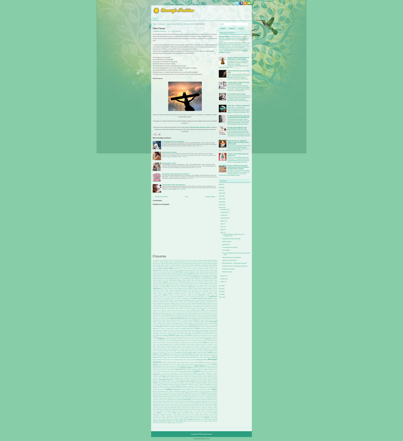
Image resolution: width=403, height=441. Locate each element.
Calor (192, 282)
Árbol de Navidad (162, 273)
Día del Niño (156, 306)
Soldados (174, 406)
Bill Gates (165, 278)
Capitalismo (168, 285)
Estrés (181, 323)
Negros (205, 367)
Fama (186, 325)
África (209, 263)
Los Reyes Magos (208, 350)
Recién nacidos (195, 387)
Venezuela (192, 418)
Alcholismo (183, 265)
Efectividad (179, 315)
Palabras (208, 373)
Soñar (215, 406)
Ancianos (200, 268)
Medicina (214, 357)
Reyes (183, 393)
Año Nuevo (179, 272)
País (199, 373)
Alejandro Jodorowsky (201, 265)
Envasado (162, 320)
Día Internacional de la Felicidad (175, 306)
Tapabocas (211, 409)
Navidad (189, 367)
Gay (161, 332)
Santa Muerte (187, 399)
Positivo (155, 383)
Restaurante (167, 393)
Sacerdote (155, 396)
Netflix (154, 369)
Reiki (196, 389)
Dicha (159, 310)
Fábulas (162, 325)
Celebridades (157, 288)
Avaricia (199, 275)
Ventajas (206, 418)
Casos (178, 286)
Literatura (166, 350)
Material (182, 357)
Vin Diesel (204, 419)
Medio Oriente (171, 359)
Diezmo (177, 310)
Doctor (201, 312)
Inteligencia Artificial (185, 340)
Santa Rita (194, 399)
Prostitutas (214, 384)
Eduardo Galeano (160, 315)
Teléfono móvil (175, 411)
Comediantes (205, 291)
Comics (211, 291)
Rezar (187, 393)
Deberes (212, 300)
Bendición (201, 277)
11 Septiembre (156, 260)
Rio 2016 (199, 393)
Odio (164, 371)
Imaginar (167, 339)
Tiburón (169, 412)
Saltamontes (178, 396)
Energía (172, 318)
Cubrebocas (185, 298)
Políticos (210, 381)
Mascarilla (214, 355)
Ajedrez (167, 265)
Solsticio (191, 406)
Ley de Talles (181, 349)
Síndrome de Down (169, 404)
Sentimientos (214, 401)
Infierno (202, 339)
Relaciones (204, 389)
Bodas (192, 278)
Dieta (172, 310)
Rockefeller (174, 394)
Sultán (169, 409)
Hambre (200, 333)
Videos (190, 419)
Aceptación (206, 262)
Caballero (155, 282)
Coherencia (172, 291)
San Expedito (168, 398)
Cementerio (170, 288)
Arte (205, 273)
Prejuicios (167, 383)
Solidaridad (185, 406)
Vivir (193, 421)
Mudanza (174, 366)
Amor (171, 269)
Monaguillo (191, 364)
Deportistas (203, 302)
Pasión (182, 376)
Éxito (215, 323)
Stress (199, 407)
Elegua (154, 317)
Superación (175, 409)
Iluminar (155, 339)
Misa (174, 364)
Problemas (165, 384)
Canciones (191, 283)
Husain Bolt (193, 337)
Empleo (189, 317)
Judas (215, 344)
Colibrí (189, 291)
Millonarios (165, 364)
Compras (176, 293)
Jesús (168, 24)
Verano (211, 418)
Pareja (164, 376)
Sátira (168, 401)
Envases (168, 320)
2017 (170, 260)
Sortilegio (165, 407)
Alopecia (171, 267)
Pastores (186, 376)
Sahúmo (166, 396)
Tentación (198, 411)
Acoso (210, 262)
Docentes (195, 312)
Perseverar (156, 379)
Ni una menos (160, 369)
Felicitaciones (166, 326)
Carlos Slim (214, 285)
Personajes (162, 379)
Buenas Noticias (187, 280)
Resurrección (173, 393)
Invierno (158, 342)
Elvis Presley (160, 317)
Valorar (164, 418)
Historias (171, 335)
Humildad (182, 337)
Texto (159, 413)
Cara (173, 285)
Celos (162, 288)
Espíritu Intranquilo (194, 321)
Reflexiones (176, 389)
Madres (210, 352)
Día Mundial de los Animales (191, 308)
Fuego (215, 328)
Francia (192, 328)
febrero (222, 279)
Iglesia (204, 337)
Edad (203, 313)
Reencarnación (161, 389)
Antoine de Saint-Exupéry (159, 272)
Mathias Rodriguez (160, 31)
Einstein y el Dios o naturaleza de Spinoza (234, 266)
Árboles (169, 273)
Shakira (210, 402)
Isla (168, 342)
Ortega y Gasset (161, 373)
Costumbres (173, 296)
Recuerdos (210, 387)
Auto (181, 275)
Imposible (173, 339)
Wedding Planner (213, 421)
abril (221, 232)
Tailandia (198, 409)
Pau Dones (200, 376)
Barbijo (174, 277)
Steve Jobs (195, 407)
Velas (187, 418)
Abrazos (215, 260)
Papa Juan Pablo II (184, 374)
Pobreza (181, 381)
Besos (212, 277)
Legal (204, 347)
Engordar (199, 318)
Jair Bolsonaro (183, 342)
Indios (192, 339)
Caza (209, 286)
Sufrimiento (160, 409)
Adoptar (194, 263)
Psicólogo (184, 386)
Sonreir (208, 406)
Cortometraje (156, 296)
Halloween (194, 333)
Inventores (210, 340)
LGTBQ (196, 349)
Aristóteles (196, 273)
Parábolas (199, 374)
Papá (168, 374)
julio (221, 224)
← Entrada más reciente (160, 196)
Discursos (169, 312)
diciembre (223, 209)
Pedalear (172, 378)
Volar (201, 421)
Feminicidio (185, 326)
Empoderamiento (196, 317)
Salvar (197, 396)
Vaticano (176, 418)
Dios (203, 310)
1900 (161, 260)
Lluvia (178, 350)
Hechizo (205, 333)
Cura (176, 300)
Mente (169, 362)
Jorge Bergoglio (164, 344)
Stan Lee (189, 407)
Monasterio (197, 364)
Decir (216, 300)
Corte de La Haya (209, 295)
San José (174, 398)
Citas (196, 290)
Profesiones (184, 384)
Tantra (206, 409)
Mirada (171, 364)
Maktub (175, 354)
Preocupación (192, 383)
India (189, 339)
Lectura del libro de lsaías (169, 152)
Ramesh (155, 387)
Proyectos (171, 386)
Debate (208, 300)
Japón (193, 342)
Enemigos (167, 318)
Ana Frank (183, 268)
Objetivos (206, 369)
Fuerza (164, 330)
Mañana (168, 355)
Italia (174, 342)
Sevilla (189, 402)
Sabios (215, 394)
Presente (198, 383)
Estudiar (186, 323)
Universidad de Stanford (172, 416)
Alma (167, 267)
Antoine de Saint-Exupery (211, 270)
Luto (172, 352)
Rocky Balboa (181, 394)
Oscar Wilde (169, 373)
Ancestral (189, 268)
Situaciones (191, 404)
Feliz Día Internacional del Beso (231, 257)
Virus (184, 421)
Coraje (189, 295)
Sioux (180, 404)
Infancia (197, 339)
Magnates (170, 354)
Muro (216, 366)
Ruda (203, 394)
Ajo (170, 265)
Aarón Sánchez (194, 260)
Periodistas (210, 378)
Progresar (196, 384)
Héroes (215, 333)
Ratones (169, 387)
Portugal (215, 381)
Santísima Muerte (206, 399)
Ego (183, 315)
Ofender (168, 371)
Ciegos (175, 290)
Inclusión (179, 339)
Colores (200, 291)
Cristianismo (161, 24)
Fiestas (208, 326)
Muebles (179, 366)
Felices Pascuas (159, 28)
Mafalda (161, 354)
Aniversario (165, 270)
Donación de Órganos (159, 313)
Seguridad (190, 401)
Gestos (193, 332)
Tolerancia (191, 412)
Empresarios (213, 317)
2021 (220, 199)
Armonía (201, 273)
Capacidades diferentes (158, 285)
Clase (200, 290)
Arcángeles (184, 273)
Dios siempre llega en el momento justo (173, 141)
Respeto (154, 393)
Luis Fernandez (161, 352)
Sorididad (155, 407)
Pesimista (181, 379)
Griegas (161, 333)
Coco (163, 291)
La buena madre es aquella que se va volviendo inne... (233, 235)
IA (197, 337)
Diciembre (163, 310)
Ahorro (163, 265)
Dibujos (155, 310)
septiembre (223, 218)
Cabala (215, 280)
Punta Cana (205, 386)
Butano (211, 280)
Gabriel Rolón (191, 330)
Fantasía (202, 325)
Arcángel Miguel (176, 273)
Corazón (194, 295)
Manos (207, 354)
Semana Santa (202, 401)
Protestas (160, 386)
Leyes (192, 349)
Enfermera (187, 318)
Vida (181, 419)
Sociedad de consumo (159, 406)
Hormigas (209, 335)
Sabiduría (210, 394)
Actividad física (156, 263)
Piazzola (197, 379)
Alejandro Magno (213, 265)
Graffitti (206, 332)
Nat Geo (177, 367)
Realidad (178, 387)
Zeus (182, 422)
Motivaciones (157, 366)
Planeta (155, 381)
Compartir (170, 293)
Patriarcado (194, 376)
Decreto (167, 302)
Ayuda (154, 277)
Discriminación (162, 312)
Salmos (172, 396)
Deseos (194, 303)
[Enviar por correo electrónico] (154, 134)
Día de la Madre (172, 305)
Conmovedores (157, 295)
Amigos (160, 268)
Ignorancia (209, 337)
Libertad (200, 349)
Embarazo (166, 317)
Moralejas (214, 364)
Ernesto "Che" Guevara (181, 320)
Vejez (184, 418)
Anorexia (175, 270)
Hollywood (182, 335)
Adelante (171, 263)
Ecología (193, 313)
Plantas (164, 381)
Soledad (179, 406)
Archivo (241, 28)
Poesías (192, 381)
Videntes (185, 419)
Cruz (162, 298)
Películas (186, 378)
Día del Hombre (213, 305)
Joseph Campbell (190, 344)
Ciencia (183, 290)
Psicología (177, 386)
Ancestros (194, 268)
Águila (158, 265)
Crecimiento (192, 296)
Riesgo (194, 393)
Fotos (188, 328)
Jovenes (197, 344)
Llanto (171, 350)
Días (216, 308)
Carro (160, 286)
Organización (204, 371)
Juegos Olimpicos (161, 346)
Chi (212, 288)
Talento (202, 409)
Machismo (179, 352)
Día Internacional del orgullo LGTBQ (173, 308)
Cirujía (193, 290)
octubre (222, 215)
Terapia (215, 411)
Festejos (203, 326)
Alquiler (180, 267)
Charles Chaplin (206, 288)
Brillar (163, 280)
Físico (172, 328)
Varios (172, 418)
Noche (185, 369)
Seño (157, 402)
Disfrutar (179, 312)
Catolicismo (191, 286)
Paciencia (190, 373)
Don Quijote (214, 312)
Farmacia (213, 325)
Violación (214, 419)
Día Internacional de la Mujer (191, 306)
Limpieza (214, 349)
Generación (170, 332)
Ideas (200, 337)
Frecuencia (202, 328)
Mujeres (202, 366)
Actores (163, 263)
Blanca (176, 278)
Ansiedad (181, 270)
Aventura (203, 275)
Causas (205, 286)
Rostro (200, 394)
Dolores (209, 312)
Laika (172, 347)
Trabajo (215, 412)
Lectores (193, 347)
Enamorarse (156, 318)
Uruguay (190, 416)
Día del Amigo (205, 305)
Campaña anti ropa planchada (231, 238)
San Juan (179, 398)
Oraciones (197, 371)
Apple (198, 272)
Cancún (196, 283)
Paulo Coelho (207, 376)
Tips (187, 412)
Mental (165, 362)
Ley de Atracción (173, 349)
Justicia (173, 346)
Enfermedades (179, 318)
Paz (154, 378)
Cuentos (194, 298)
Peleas (182, 378)
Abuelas (166, 262)
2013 (220, 297)
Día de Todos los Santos (195, 305)
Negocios (200, 367)
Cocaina (155, 291)
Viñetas (209, 419)
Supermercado (182, 409)
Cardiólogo (181, 285)
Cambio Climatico (208, 282)
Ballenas (166, 277)
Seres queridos (174, 402)
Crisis (206, 296)
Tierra (183, 412)
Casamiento (173, 286)
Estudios (191, 323)
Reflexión (169, 389)
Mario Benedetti (190, 355)
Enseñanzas (209, 318)
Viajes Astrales (170, 419)
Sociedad (214, 404)
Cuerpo (210, 298)
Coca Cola (214, 290)
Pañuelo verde (162, 374)
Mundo (208, 366)
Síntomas (176, 404)
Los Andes (200, 350)
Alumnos (185, 267)
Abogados (205, 260)
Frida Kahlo (209, 328)
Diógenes (198, 310)
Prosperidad (208, 384)
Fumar (168, 330)
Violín (173, 421)
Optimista (190, 371)
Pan (212, 373)
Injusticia (158, 340)
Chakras (190, 288)
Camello (215, 282)
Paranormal (155, 376)
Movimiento (168, 366)
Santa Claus (156, 399)
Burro (202, 280)
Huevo (170, 337)
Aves (207, 275)
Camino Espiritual (162, 283)
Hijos (157, 335)
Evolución (211, 323)
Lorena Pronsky (193, 350)
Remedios (155, 391)
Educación (168, 315)
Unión (215, 414)
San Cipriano (161, 398)
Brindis (167, 280)
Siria (183, 404)
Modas (186, 364)
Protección (155, 386)
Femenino (172, 326)
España (155, 321)
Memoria (189, 359)
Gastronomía (214, 330)
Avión (210, 275)
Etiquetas (232, 28)
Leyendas (187, 349)
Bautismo (187, 277)
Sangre (215, 398)
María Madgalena (175, 355)
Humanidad (176, 337)
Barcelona (178, 277)
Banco (170, 277)
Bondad (209, 278)
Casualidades (183, 286)
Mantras (155, 355)
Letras (166, 349)
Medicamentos (207, 357)
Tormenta (197, 412)
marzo (222, 276)
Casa (167, 286)
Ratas (161, 387)
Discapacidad (213, 310)
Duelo (185, 313)
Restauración (160, 393)
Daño (199, 300)
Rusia (206, 394)
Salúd (189, 396)
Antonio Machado (170, 272)
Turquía (197, 414)
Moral (209, 364)
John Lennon (156, 344)
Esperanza (169, 321)
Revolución (179, 393)
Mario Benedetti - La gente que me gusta (234, 263)
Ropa (193, 394)
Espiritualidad (213, 321)
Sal (169, 396)
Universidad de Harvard (159, 416)
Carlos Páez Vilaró (206, 285)
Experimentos (156, 325)
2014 (164, 260)
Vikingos (199, 419)
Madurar (215, 352)
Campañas (170, 283)
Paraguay (210, 374)
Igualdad (214, 337)
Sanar (211, 398)
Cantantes (205, 283)
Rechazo (189, 387)
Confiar (215, 293)
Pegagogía (177, 378)
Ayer (216, 275)
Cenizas (176, 288)
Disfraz (174, 312)
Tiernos (179, 412)
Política (205, 381)
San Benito (212, 396)
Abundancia (178, 262)
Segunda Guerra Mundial (181, 401)
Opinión (177, 371)
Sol (171, 406)
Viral (176, 421)
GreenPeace (155, 333)
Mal (178, 354)
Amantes (203, 267)
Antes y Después (200, 270)
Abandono (200, 260)
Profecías (177, 384)
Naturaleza (183, 367)
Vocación (197, 421)
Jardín (197, 342)
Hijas (154, 335)
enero (222, 281)
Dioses (207, 310)
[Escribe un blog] (156, 134)
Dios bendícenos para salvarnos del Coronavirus (175, 174)
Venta (202, 418)
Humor (187, 337)
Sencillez (208, 401)
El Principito (207, 315)
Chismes (162, 290)
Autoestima (186, 275)
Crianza (202, 296)
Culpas (161, 300)
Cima (187, 290)
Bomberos (203, 278)
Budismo (179, 280)
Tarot (158, 411)
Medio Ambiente (162, 359)
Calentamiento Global (184, 282)
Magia (165, 354)
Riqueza (204, 393)
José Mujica (182, 344)
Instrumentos (169, 340)
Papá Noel (193, 374)
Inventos (215, 340)
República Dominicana (199, 391)
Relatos (209, 389)
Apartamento (186, 272)
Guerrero (169, 333)
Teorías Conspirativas (207, 411)
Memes (185, 359)
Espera (163, 321)
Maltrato (185, 354)
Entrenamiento (156, 320)
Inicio (155, 19)
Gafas (196, 330)
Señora (160, 402)
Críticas (158, 298)
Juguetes (168, 346)
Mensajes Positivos (177, 24)
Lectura (198, 347)
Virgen (181, 421)
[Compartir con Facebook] (160, 134)
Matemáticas (176, 357)
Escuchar (201, 320)
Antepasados (192, 270)
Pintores (204, 379)
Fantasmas (207, 325)
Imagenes (161, 339)
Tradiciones (156, 414)
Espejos (159, 321)
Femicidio (178, 326)
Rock (170, 394)
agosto (222, 221)
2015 (220, 291)
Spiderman (179, 407)
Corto (216, 295)
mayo (222, 229)
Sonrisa (212, 406)
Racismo (214, 386)
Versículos (155, 419)
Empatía (178, 317)
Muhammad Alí (190, 366)
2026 (220, 184)
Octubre (161, 371)
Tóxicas (210, 412)
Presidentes (204, 383)
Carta (164, 286)
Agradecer (214, 263)
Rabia (210, 386)
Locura (182, 350)
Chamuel (200, 288)
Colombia (194, 291)
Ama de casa (197, 267)
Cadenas (165, 282)
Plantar (159, 381)
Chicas (215, 288)
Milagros (155, 364)
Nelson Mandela (212, 367)
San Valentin (206, 398)
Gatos (157, 332)
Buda (175, 280)
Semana (195, 401)
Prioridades (158, 384)
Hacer (190, 333)
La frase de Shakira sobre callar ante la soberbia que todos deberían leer (238, 116)
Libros (205, 349)
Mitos (182, 364)
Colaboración (179, 291)
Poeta (197, 381)
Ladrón (168, 347)
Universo (181, 416)
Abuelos (171, 262)
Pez (185, 379)
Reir (199, 389)
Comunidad (191, 293)
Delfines (176, 302)
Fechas (154, 326)
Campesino (176, 283)
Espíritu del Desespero (182, 321)
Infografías (207, 339)
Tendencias (186, 411)
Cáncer (185, 283)
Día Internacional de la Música (207, 306)
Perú (174, 379)
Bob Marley (187, 278)
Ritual (212, 393)
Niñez (177, 369)
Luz (175, 352)
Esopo (215, 320)
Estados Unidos (161, 323)
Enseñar (215, 318)
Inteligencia (176, 340)
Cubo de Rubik (177, 298)
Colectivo (185, 291)
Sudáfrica (210, 407)
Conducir (203, 293)
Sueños (215, 407)
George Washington (186, 332)
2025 (220, 187)
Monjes (202, 364)
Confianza (210, 293)
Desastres (183, 303)
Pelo (191, 378)
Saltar (182, 396)
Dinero (193, 310)
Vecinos (181, 418)
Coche (159, 291)
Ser (169, 402)
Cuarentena (167, 298)
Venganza (197, 418)
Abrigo (161, 262)
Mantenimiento (213, 354)
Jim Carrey (211, 342)
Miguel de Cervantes (211, 362)
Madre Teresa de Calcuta (200, 352)
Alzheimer (190, 267)
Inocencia (163, 340)
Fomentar (177, 328)
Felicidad (159, 326)
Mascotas (156, 357)
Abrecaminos (156, 262)
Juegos (154, 346)
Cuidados (215, 298)
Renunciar (165, 391)
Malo (181, 354)
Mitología (178, 364)
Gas (209, 330)
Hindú (161, 335)
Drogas (178, 313)
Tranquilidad (169, 414)
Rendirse (160, 391)
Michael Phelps (194, 362)
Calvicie (196, 282)
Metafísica (174, 362)
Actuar (167, 263)
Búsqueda (206, 280)
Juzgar (184, 346)
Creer (198, 296)
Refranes (183, 389)
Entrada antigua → (211, 196)
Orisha (154, 373)
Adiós (182, 263)
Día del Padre (163, 306)
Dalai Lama (194, 300)
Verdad (215, 418)
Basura (183, 277)
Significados (156, 404)
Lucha (154, 352)
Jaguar (177, 342)
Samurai (201, 396)
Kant (187, 346)
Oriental (215, 371)
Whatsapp (155, 422)
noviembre (223, 212)
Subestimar (204, 407)
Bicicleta (155, 278)
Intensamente (194, 340)
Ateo (173, 275)
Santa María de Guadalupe (175, 399)
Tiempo (174, 412)
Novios (198, 369)
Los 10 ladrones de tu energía (236, 94)
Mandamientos (196, 354)
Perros (215, 378)
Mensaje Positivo (202, 359)
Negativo (194, 367)
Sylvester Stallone (191, 409)
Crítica (154, 298)
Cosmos (167, 296)
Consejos (165, 295)
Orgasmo (210, 371)
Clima (210, 290)
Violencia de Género (165, 421)
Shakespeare (205, 402)
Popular (223, 28)
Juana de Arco (204, 344)
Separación (165, 402)
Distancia (184, 312)
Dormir (170, 313)
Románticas (187, 394)
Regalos (188, 389)
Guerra (165, 333)
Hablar (186, 333)
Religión (191, 24)
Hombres (189, 335)
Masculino (170, 357)
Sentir (154, 402)
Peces (167, 378)
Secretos (173, 401)
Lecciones (188, 347)
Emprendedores (205, 317)
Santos (160, 401)
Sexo (192, 402)
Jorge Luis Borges (173, 344)
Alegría (192, 265)
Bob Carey (181, 278)
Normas (189, 369)
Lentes (159, 349)
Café (170, 282)
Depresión (209, 302)
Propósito (202, 384)
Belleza (196, 277)
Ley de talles (226, 250)
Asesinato (155, 275)
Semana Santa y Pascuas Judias (200, 127)
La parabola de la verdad (229, 247)
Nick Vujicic (168, 369)
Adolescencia (188, 263)
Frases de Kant (226, 241)
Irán (164, 342)
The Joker (164, 412)
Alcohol (188, 265)
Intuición (204, 340)
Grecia (215, 332)
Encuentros (162, 318)
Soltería (198, 406)
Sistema (186, 404)
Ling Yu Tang (156, 350)
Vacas (212, 416)
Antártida (186, 270)
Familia (190, 325)
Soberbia (197, 404)
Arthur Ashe (210, 273)
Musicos (159, 367)
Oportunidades (183, 371)
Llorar (174, 350)
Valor (159, 418)
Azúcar (158, 277)
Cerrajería (185, 288)
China (157, 290)
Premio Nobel (173, 383)
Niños (181, 369)
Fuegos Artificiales (157, 330)
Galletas (201, 330)
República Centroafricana (175, 391)
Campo (181, 283)
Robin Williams (165, 394)
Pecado (164, 378)
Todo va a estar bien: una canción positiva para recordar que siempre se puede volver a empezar (238, 167)
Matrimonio (196, 357)
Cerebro (180, 288)
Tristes (178, 414)
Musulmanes (166, 367)
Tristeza (183, 414)
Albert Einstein (176, 265)
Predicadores (161, 383)
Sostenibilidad (172, 407)
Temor (181, 411)
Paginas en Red (205, 438)
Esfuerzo (211, 320)
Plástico (169, 381)
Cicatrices (171, 290)
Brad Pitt (155, 280)
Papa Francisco (174, 374)
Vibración (176, 419)
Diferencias (182, 310)
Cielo (179, 290)
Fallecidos (182, 325)
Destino (204, 303)
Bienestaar (160, 278)
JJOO (215, 342)
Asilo (164, 275)
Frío (213, 328)
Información (214, 339)
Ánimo (160, 270)
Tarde (215, 409)
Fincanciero (168, 328)
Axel (214, 275)
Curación (180, 300)
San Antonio (207, 396)
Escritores (196, 320)
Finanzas (162, 328)
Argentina (190, 273)
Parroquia (168, 376)
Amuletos (176, 268)
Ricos (191, 393)
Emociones (172, 317)
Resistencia (214, 391)
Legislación (209, 347)
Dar (202, 300)
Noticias (194, 369)
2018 (174, 260)
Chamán (195, 288)
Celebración (214, 286)
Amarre (211, 267)
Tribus (174, 414)
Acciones (200, 262)
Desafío (154, 303)
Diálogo (201, 308)
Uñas (186, 416)
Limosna (209, 349)
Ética (196, 323)
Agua (154, 265)
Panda (215, 373)
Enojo (203, 318)
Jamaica (189, 342)
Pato (190, 376)
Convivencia (184, 295)
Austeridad (177, 275)
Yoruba (176, 422)
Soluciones (202, 406)
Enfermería (194, 318)
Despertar (199, 303)
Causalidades (199, 286)
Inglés (154, 340)
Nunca (202, 369)
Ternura (155, 412)
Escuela (207, 320)
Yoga (172, 422)
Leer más (199, 146)
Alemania (155, 267)
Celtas (165, 288)
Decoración (162, 302)
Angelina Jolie (213, 268)
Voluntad (206, 421)
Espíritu (174, 321)
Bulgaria (194, 280)
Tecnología (168, 411)
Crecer (187, 296)
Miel (204, 362)
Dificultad (188, 310)
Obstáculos (155, 371)
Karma (197, 346)
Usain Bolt (197, 416)
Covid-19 (179, 296)
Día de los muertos (183, 305)
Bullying (198, 280)
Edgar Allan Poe (209, 313)
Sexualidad (198, 402)
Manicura (203, 354)
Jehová (200, 342)
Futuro (172, 330)
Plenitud (177, 381)
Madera (190, 352)
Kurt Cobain (208, 346)
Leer (201, 347)
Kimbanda (202, 346)
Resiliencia (208, 391)
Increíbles (184, 339)
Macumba (185, 352)
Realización (184, 387)
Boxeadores (214, 278)
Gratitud (211, 332)
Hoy (164, 337)
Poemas (187, 381)
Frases (197, 328)
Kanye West (192, 346)
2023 (182, 260)
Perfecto (205, 378)
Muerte (184, 366)
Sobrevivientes (208, 404)
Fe (216, 325)
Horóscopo (214, 335)
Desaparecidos (166, 303)
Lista (161, 350)
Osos (178, 373)
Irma (166, 342)
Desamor (159, 303)
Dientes (169, 310)
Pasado (173, 376)
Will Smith (160, 422)
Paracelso (204, 374)
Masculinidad (163, 357)
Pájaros (203, 373)
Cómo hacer (162, 293)
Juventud (179, 346)
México (187, 362)
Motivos (163, 366)
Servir (185, 402)
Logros (186, 350)
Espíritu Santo (204, 321)
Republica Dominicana (187, 391)
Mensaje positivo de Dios (169, 163)
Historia (165, 335)
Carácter (177, 285)
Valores (168, 418)
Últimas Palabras (204, 414)
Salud (186, 396)
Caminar (155, 283)
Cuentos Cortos (202, 298)
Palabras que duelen (228, 269)
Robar (215, 393)
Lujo (166, 352)
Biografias (171, 278)
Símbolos (162, 404)
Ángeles (206, 268)
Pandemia (156, 374)
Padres (195, 373)
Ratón (165, 387)
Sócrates (168, 406)
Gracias (197, 332)
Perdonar (199, 378)
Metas (179, 362)
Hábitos (182, 333)
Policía (200, 381)
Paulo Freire (214, 376)
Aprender (202, 272)
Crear (184, 296)
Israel (171, 342)
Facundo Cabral (175, 325)
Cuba (172, 298)
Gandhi (206, 330)
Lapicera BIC (226, 244)
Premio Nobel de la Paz (182, 383)
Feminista (192, 326)
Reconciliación (203, 387)
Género (175, 332)
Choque (166, 290)
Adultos (199, 263)
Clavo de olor (205, 290)
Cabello (160, 282)
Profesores (191, 384)
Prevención (210, 383)
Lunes (169, 352)
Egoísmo (187, 315)
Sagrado (161, 396)
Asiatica (161, 275)
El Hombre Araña (199, 315)
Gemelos (164, 332)
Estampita (169, 323)
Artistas (215, 273)
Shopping (215, 402)
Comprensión (183, 293)
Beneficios (207, 277)
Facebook (167, 325)
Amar (207, 267)
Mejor (181, 359)
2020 (176, 260)
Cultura (166, 300)
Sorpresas (160, 407)
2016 (167, 260)
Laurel (183, 347)
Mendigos (194, 359)
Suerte (154, 409)
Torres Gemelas (204, 412)
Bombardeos (198, 278)
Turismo (192, 414)
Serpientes (181, 402)
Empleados (184, 317)
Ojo (171, 371)
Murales (212, 366)
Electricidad (214, 315)
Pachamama (184, 373)
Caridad (187, 285)
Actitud (215, 262)
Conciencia (197, 293)
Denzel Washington (188, 302)
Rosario (196, 394)
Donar (167, 313)
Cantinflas (214, 283)
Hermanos (210, 333)
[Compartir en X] (158, 134)
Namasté (172, 367)
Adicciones (177, 263)
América (155, 268)
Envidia (172, 320)
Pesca (176, 379)
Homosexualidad (202, 335)
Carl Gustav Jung (197, 285)
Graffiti (202, 332)
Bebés (192, 277)
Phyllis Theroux (191, 379)
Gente (179, 332)
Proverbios (166, 386)
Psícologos (190, 386)
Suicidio (166, 409)
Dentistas (180, 302)
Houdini (160, 337)
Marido (183, 355)
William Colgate (167, 422)
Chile (154, 290)
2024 (220, 190)
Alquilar (176, 267)
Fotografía (183, 328)
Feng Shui (198, 326)
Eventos (206, 323)
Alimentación (162, 267)
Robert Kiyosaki (156, 394)
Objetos (212, 369)
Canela (200, 283)
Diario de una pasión (208, 308)
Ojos (173, 371)
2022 (180, 260)
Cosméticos (162, 296)
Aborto (210, 260)
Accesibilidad (194, 262)
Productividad (171, 384)
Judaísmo (211, 344)
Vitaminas (189, 421)
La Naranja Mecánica (161, 347)
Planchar (215, 379)
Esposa (154, 323)
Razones (173, 387)
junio (221, 226)
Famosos (196, 325)
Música (155, 367)
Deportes (196, 302)
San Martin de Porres (198, 398)
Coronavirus (201, 295)
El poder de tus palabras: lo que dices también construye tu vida (237, 128)
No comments (176, 31)
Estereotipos (175, 323)
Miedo (201, 362)
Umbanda (211, 414)
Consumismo (177, 295)
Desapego (172, 303)
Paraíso (215, 374)
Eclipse (189, 313)
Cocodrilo (167, 291)
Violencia (155, 421)
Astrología (168, 275)
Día (208, 303)
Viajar (163, 419)
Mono (206, 364)
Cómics (215, 291)
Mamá (190, 354)
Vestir (159, 419)
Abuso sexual (186, 262)
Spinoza (184, 407)
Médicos (155, 359)
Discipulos (155, 312)
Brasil (159, 280)
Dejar (171, 302)
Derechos (215, 302)
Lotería (215, 350)
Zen (179, 422)
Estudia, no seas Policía (229, 260)
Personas (169, 379)
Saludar (194, 396)
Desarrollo (178, 303)
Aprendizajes (209, 272)
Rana (158, 387)
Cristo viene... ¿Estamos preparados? (238, 105)
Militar (160, 364)
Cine (190, 290)
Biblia (215, 277)
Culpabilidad (156, 300)
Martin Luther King (200, 355)
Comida (155, 293)
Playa (172, 381)
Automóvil (193, 275)
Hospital (155, 337)
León (163, 349)
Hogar (177, 335)
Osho (175, 373)
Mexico (183, 362)
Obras (215, 369)
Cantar (210, 283)
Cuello (190, 298)
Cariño (190, 285)
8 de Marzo (187, 260)
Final (159, 328)
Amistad (165, 268)
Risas (208, 393)
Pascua (186, 24)
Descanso (189, 303)
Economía (199, 313)
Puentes (195, 386)
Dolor (204, 312)
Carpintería (155, 286)
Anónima (170, 270)
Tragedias (162, 414)
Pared (160, 376)
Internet (200, 340)
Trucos (188, 414)
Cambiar (200, 282)
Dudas (182, 313)
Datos (204, 300)
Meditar (177, 359)
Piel (201, 379)
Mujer (196, 366)
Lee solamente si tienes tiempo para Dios (173, 184)
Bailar (162, 277)
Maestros (155, 354)
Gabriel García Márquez (181, 330)
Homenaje (195, 335)
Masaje (209, 355)
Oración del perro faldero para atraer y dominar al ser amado (238, 83)
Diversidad (189, 312)
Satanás (164, 401)
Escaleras (189, 320)
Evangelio (200, 323)
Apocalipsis (193, 272)
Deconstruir (155, 302)
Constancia (171, 295)
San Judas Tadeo (187, 398)
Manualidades (162, 355)
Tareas (154, 411)
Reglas (192, 389)
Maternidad (189, 357)
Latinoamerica (177, 347)
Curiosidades (187, 300)
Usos (201, 416)
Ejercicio (191, 315)
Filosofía (212, 326)
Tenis (194, 411)
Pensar (194, 378)
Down (174, 313)
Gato (154, 332)
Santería (199, 399)
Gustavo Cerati (175, 333)
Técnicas (162, 411)
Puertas (200, 386)
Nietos (173, 369)
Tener (191, 411)
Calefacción (174, 282)
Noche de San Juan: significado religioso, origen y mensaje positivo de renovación (238, 142)
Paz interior (158, 378)
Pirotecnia (209, 379)
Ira (161, 342)
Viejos (194, 419)
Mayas (201, 357)
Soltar (194, 406)
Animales (155, 270)
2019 (220, 204)
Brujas (171, 280)
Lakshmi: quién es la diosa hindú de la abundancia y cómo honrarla (238, 58)
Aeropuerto (204, 263)
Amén (215, 267)
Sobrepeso (201, 404)
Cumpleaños (171, 300)
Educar (174, 315)
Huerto (167, 337)
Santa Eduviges (163, 399)
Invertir (154, 342)
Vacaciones (206, 416)
